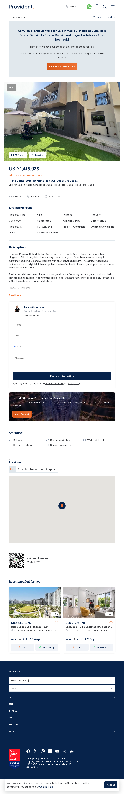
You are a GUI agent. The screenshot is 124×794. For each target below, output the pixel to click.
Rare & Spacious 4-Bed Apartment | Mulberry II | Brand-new (31, 626)
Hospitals (51, 469)
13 (20, 155)
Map (12, 469)
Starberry (37, 767)
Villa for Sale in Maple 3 (21, 184)
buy (11, 697)
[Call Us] (97, 6)
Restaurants (36, 469)
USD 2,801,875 (21, 622)
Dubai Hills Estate (77, 184)
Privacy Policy (74, 383)
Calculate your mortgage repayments (25, 175)
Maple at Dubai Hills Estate (50, 184)
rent (11, 718)
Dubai (91, 184)
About (12, 731)
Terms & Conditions (54, 383)
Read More (15, 295)
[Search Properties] (105, 6)
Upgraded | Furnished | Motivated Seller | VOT (88, 626)
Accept (111, 784)
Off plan (13, 711)
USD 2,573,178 (75, 622)
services (13, 725)
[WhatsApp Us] (89, 6)
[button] (15, 346)
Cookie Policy (47, 786)
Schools (22, 469)
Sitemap (65, 758)
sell (11, 704)
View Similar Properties (62, 66)
